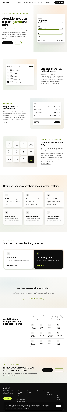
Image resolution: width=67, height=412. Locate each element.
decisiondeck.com (46, 163)
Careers (58, 393)
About (58, 390)
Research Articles (49, 391)
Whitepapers (50, 394)
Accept (58, 406)
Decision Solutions (29, 391)
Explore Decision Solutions (36, 349)
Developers (32, 2)
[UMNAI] (8, 388)
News (58, 395)
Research (39, 2)
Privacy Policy (27, 408)
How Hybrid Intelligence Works (21, 398)
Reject (52, 406)
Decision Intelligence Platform (19, 392)
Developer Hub (40, 390)
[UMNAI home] (6, 2)
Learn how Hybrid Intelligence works (33, 298)
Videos (58, 399)
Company (46, 2)
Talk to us (17, 42)
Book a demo (59, 2)
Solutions (26, 2)
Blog (58, 397)
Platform (19, 2)
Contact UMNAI (59, 370)
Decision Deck (20, 395)
